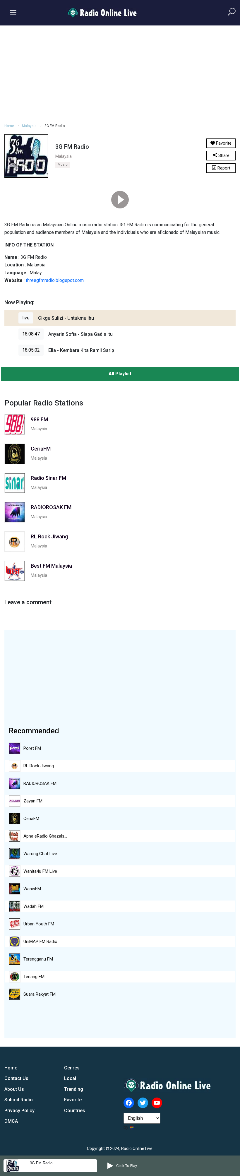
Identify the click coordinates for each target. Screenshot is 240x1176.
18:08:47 (31, 334)
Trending (73, 1089)
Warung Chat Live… (41, 853)
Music (63, 164)
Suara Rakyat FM (39, 994)
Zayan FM (32, 801)
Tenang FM (33, 976)
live (26, 318)
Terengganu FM (38, 959)
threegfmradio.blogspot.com (55, 280)
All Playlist (120, 373)
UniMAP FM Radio (40, 941)
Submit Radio (18, 1100)
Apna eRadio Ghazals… (45, 836)
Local (70, 1078)
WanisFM (32, 888)
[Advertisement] (120, 73)
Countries (74, 1110)
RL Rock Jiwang (38, 765)
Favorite (73, 1100)
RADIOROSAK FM (39, 783)
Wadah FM (33, 906)
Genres (72, 1068)
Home (9, 126)
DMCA (11, 1121)
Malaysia (29, 126)
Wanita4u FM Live (40, 871)
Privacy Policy (19, 1110)
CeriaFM (31, 818)
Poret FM (32, 748)
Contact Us (16, 1078)
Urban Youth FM (38, 924)
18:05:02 (31, 350)
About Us (14, 1089)
